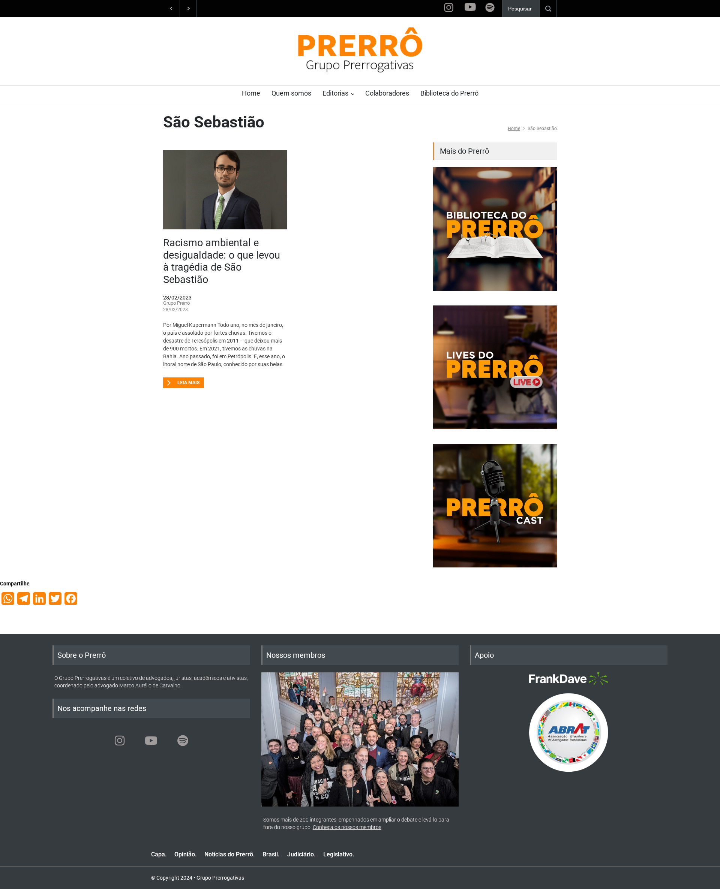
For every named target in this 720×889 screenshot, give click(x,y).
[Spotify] (182, 740)
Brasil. (271, 854)
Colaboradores (387, 93)
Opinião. (185, 854)
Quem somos (291, 93)
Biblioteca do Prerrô (449, 93)
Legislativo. (338, 854)
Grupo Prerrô (176, 303)
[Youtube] (151, 740)
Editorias (335, 93)
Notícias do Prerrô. (229, 854)
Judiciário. (301, 854)
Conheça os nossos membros (347, 827)
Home (251, 93)
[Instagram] (119, 740)
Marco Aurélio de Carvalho (149, 685)
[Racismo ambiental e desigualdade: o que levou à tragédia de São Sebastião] (225, 190)
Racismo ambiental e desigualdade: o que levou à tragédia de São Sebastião (221, 261)
